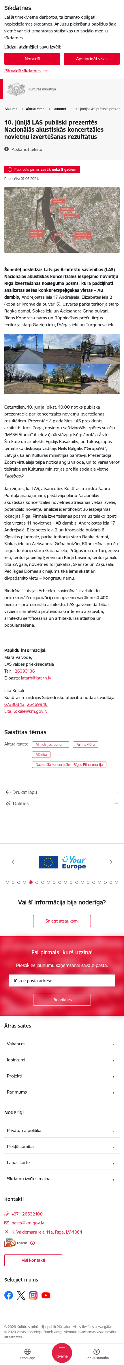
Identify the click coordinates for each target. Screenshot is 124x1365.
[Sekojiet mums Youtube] (46, 1295)
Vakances (16, 1043)
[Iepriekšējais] (13, 862)
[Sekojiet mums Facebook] (8, 1295)
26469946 (37, 704)
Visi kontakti (33, 1260)
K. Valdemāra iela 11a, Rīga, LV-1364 (47, 1232)
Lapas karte (18, 1162)
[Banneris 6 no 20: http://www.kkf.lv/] (62, 862)
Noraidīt (32, 58)
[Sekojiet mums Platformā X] (21, 1295)
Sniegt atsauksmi (62, 921)
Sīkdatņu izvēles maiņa (28, 1178)
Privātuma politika (24, 1130)
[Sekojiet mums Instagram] (33, 1295)
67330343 (14, 704)
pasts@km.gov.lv (28, 1223)
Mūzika (41, 754)
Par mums (17, 1092)
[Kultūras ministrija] (56, 96)
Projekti (14, 1076)
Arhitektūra (86, 744)
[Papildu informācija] (32, 1243)
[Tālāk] (110, 862)
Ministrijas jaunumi (50, 744)
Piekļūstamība (20, 1146)
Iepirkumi (16, 1060)
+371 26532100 (27, 1214)
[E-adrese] (15, 1243)
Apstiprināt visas (92, 58)
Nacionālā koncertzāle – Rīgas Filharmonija (69, 764)
